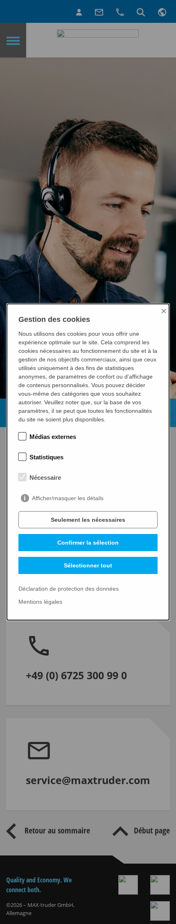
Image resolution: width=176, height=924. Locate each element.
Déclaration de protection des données (68, 589)
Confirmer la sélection (88, 542)
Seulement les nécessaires (88, 519)
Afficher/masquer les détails (68, 498)
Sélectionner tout (88, 565)
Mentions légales (40, 602)
